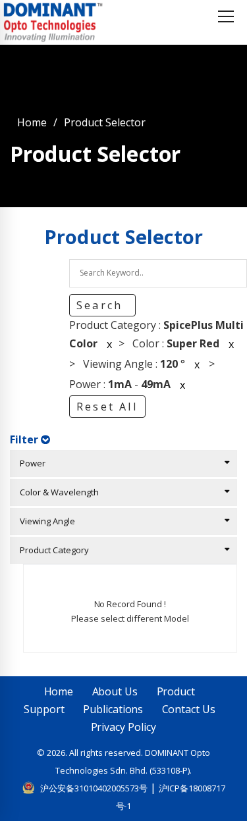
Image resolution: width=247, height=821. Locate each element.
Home (32, 122)
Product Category (51, 550)
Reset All (107, 406)
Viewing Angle (44, 521)
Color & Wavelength (56, 492)
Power (29, 463)
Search (101, 305)
